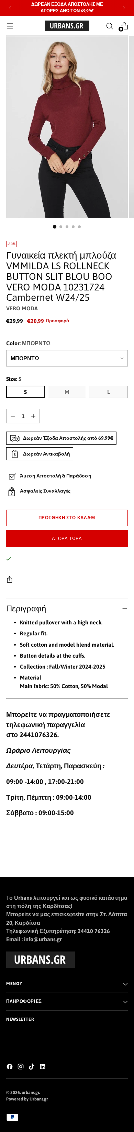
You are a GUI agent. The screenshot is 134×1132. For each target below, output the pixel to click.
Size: (13, 379)
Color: (28, 343)
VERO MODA (22, 308)
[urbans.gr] (67, 26)
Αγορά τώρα (67, 538)
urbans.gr (30, 1092)
